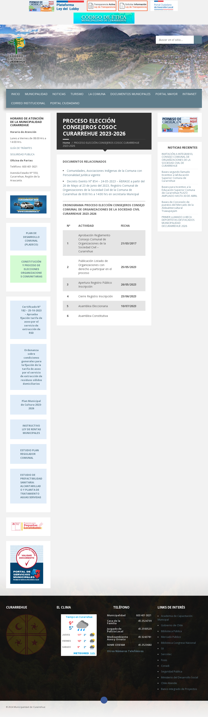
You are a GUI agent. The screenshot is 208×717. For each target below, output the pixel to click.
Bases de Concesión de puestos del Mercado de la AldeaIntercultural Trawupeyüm (178, 206)
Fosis (164, 660)
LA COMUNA (96, 94)
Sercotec (166, 654)
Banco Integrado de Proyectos (179, 689)
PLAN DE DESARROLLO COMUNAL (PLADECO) (31, 238)
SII (162, 648)
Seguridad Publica (171, 671)
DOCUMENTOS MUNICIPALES (130, 94)
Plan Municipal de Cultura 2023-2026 (31, 404)
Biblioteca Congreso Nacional (178, 643)
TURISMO (76, 94)
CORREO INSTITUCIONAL (28, 103)
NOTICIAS (59, 94)
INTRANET (189, 94)
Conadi (165, 666)
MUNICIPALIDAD (36, 94)
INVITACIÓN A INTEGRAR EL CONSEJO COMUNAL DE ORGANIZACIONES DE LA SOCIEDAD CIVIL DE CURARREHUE (177, 160)
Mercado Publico (171, 637)
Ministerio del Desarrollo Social (179, 677)
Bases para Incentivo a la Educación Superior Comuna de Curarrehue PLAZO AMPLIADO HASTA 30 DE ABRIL (179, 191)
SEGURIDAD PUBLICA (22, 154)
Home (66, 142)
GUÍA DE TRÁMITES (21, 148)
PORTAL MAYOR (166, 94)
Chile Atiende (169, 683)
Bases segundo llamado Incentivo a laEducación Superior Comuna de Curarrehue (176, 176)
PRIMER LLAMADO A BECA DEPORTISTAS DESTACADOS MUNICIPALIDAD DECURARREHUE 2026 (178, 221)
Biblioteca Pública (171, 631)
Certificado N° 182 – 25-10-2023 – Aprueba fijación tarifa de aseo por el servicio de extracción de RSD (31, 320)
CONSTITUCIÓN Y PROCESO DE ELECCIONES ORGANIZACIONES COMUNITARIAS (31, 269)
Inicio (15, 94)
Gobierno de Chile (172, 625)
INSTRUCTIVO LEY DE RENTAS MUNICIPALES (31, 429)
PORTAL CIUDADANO (64, 103)
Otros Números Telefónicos (125, 651)
